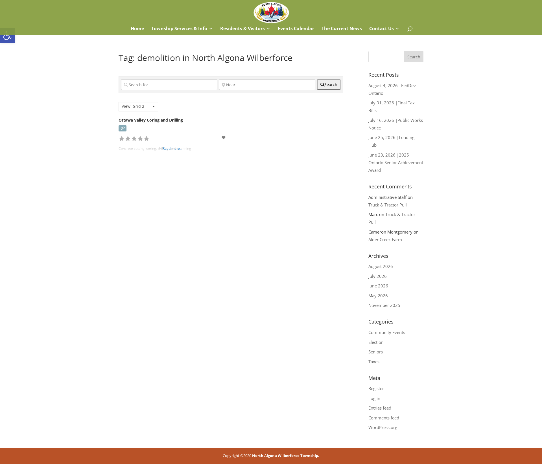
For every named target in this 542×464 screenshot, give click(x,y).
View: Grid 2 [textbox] (133, 106)
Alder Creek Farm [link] (385, 239)
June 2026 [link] (378, 286)
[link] (7, 35)
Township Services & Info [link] (179, 29)
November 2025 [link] (384, 305)
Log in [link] (374, 398)
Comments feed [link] (383, 418)
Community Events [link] (386, 332)
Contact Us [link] (381, 29)
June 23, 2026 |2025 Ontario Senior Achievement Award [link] (395, 162)
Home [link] (137, 29)
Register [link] (376, 388)
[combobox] (138, 106)
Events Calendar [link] (296, 29)
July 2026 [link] (377, 276)
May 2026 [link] (378, 295)
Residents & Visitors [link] (242, 29)
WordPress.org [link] (382, 427)
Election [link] (376, 342)
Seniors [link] (375, 352)
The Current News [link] (342, 29)
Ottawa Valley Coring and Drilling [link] (151, 120)
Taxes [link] (373, 361)
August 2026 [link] (380, 266)
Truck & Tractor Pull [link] (387, 205)
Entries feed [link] (379, 408)
